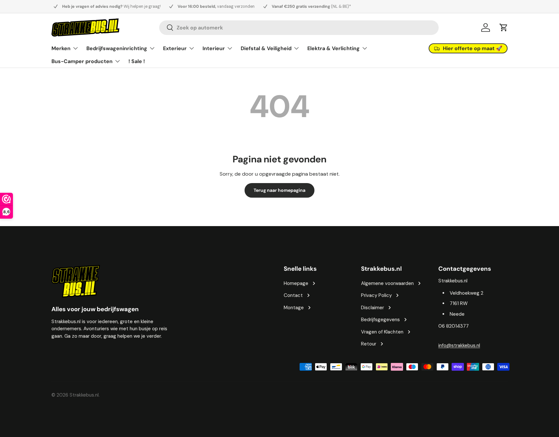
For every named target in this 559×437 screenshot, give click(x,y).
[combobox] (299, 27)
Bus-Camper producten (82, 61)
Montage (294, 307)
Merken (61, 48)
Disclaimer (372, 307)
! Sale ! (136, 61)
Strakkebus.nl (84, 395)
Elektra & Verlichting (333, 48)
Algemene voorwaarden (387, 283)
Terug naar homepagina (279, 190)
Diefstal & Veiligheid (266, 48)
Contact (293, 295)
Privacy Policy (376, 295)
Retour (368, 344)
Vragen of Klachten (382, 332)
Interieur (214, 48)
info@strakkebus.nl (459, 345)
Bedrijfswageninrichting (116, 48)
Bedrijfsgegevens (380, 319)
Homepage (296, 283)
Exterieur (175, 48)
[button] (504, 27)
